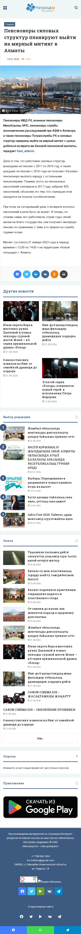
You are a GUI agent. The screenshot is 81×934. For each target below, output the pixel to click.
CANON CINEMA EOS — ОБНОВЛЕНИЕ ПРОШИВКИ (39, 710)
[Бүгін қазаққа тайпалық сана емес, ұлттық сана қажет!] (14, 502)
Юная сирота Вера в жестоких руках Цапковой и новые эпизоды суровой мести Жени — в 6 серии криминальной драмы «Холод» (20, 336)
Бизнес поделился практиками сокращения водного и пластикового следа (52, 594)
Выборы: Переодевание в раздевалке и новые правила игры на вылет (50, 482)
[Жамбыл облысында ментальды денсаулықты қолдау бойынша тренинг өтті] (14, 433)
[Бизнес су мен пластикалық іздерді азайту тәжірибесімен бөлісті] (14, 576)
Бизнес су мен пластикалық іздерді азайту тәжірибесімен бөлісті (51, 575)
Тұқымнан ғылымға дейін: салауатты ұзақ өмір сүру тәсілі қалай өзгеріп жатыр (52, 556)
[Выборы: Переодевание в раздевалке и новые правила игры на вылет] (14, 484)
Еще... (40, 738)
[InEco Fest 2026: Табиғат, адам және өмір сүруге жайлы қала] (14, 520)
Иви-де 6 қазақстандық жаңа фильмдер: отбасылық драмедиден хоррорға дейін (49, 677)
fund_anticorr (25, 151)
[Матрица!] (40, 7)
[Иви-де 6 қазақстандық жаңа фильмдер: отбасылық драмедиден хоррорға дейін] (60, 311)
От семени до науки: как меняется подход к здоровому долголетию (51, 613)
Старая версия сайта (40, 906)
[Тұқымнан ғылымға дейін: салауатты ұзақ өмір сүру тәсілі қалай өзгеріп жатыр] (14, 557)
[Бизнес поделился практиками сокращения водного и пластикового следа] (14, 595)
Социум (9, 24)
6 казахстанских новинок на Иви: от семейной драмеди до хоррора (20, 365)
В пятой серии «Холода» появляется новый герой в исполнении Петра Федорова (58, 389)
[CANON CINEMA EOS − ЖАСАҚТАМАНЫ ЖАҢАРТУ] (14, 697)
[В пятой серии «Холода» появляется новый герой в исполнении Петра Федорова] (60, 368)
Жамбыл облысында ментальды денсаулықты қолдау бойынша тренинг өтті (51, 432)
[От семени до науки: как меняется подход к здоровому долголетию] (14, 614)
